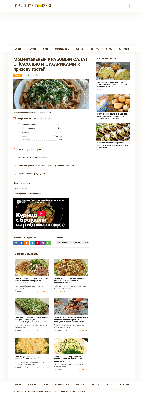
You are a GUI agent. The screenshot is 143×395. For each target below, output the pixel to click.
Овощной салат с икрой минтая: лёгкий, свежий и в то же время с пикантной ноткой (68, 359)
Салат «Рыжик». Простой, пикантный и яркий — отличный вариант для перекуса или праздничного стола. (71, 319)
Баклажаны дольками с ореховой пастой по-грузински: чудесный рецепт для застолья (112, 145)
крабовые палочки (64, 242)
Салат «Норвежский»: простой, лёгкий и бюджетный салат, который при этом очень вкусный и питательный (31, 319)
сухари (85, 242)
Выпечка (80, 49)
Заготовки (124, 49)
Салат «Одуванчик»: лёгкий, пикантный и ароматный (27, 358)
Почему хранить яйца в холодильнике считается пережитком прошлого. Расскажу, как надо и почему (112, 116)
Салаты (32, 49)
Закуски (18, 49)
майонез (77, 242)
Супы (45, 49)
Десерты (95, 49)
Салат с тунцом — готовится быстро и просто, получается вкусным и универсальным (31, 280)
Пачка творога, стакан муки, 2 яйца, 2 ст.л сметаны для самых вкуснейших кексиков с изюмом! (111, 84)
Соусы (109, 49)
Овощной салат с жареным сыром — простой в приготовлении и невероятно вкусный (70, 280)
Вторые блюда (62, 49)
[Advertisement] (71, 29)
